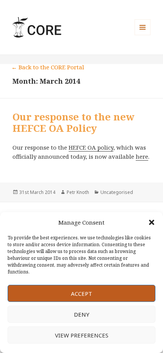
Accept (81, 293)
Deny (81, 314)
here (142, 156)
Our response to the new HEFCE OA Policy (74, 122)
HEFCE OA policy (91, 147)
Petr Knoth (78, 192)
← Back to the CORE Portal (47, 67)
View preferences (81, 335)
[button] (151, 222)
